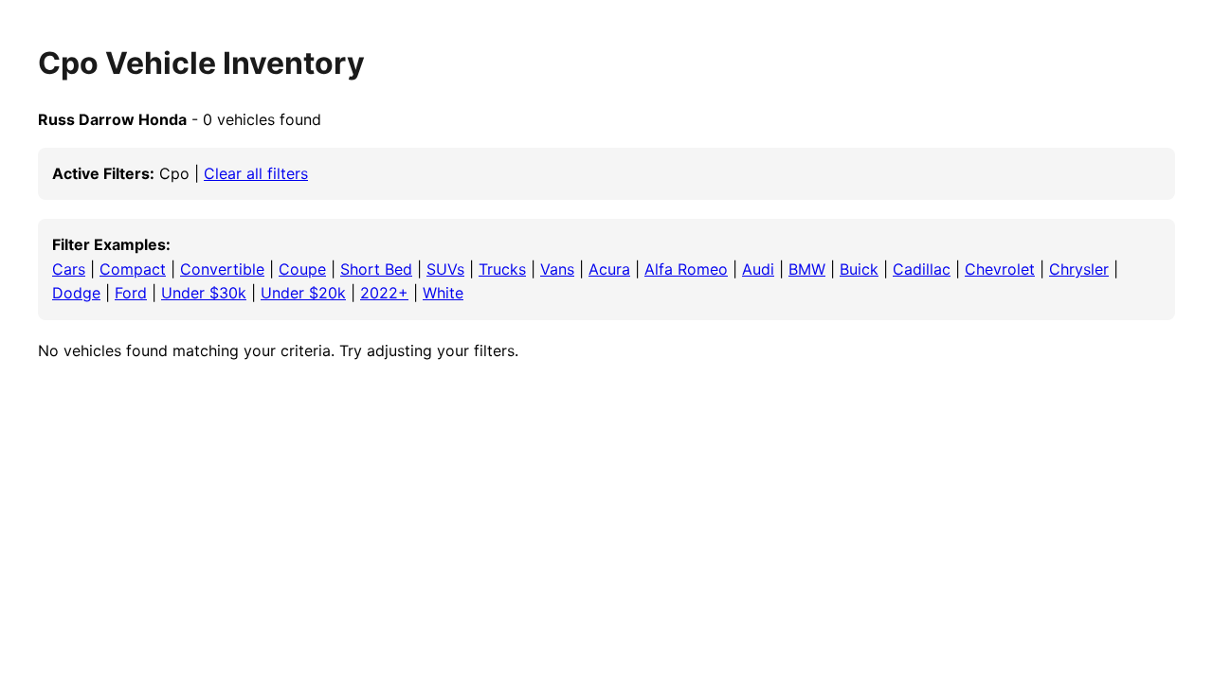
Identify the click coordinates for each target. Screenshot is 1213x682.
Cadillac (921, 269)
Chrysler (1079, 269)
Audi (758, 269)
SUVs (445, 269)
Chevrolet (1000, 269)
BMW (806, 269)
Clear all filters (256, 173)
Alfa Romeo (686, 269)
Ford (131, 292)
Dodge (76, 292)
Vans (557, 269)
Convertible (222, 269)
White (443, 292)
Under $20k (303, 292)
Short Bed (376, 269)
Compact (133, 269)
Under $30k (203, 292)
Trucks (502, 269)
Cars (68, 269)
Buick (859, 269)
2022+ (384, 292)
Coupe (302, 269)
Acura (609, 269)
